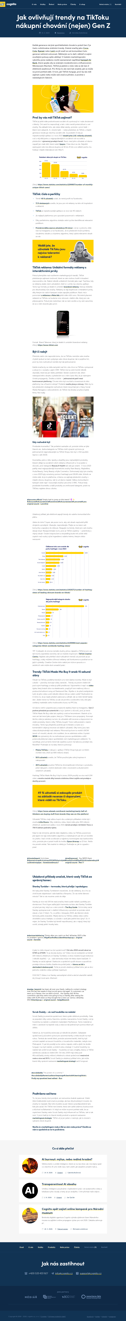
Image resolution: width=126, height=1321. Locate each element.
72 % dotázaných (43, 203)
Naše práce (62, 4)
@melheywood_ (71, 858)
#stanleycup (68, 937)
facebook (90, 1317)
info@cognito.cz (64, 1273)
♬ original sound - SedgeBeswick (55, 1000)
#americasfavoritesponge (53, 1075)
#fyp (78, 860)
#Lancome (76, 502)
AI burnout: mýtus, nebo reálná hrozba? (67, 1159)
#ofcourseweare (65, 502)
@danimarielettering (35, 935)
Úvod (22, 1247)
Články (73, 4)
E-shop (82, 4)
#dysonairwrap (33, 860)
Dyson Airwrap (73, 841)
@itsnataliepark (33, 858)
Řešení (51, 4)
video (91, 685)
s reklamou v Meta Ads (50, 295)
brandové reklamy (71, 287)
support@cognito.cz (90, 1273)
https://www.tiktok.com (48, 345)
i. (52, 967)
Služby (42, 4)
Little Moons (43, 822)
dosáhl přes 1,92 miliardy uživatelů (77, 136)
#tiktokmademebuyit (89, 860)
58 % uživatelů (41, 757)
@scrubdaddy (37, 1073)
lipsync (62, 144)
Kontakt (118, 4)
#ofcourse (31, 502)
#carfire (51, 937)
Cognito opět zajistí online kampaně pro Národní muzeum (72, 1211)
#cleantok (68, 1075)
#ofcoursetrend (42, 502)
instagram (112, 1317)
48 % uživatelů (42, 765)
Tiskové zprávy (62, 1229)
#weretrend (54, 502)
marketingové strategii (66, 1061)
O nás (34, 4)
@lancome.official (34, 500)
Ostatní (60, 1173)
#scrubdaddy (37, 1075)
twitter (97, 1317)
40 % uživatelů (47, 198)
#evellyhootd (70, 860)
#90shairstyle (58, 860)
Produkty (51, 1247)
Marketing (60, 33)
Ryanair (41, 51)
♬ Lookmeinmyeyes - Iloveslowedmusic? (55, 861)
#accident (59, 937)
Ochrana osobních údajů (57, 1316)
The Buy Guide (71, 907)
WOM (34, 736)
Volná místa (105, 4)
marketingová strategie (42, 1118)
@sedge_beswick (34, 989)
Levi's (52, 51)
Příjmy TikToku (42, 750)
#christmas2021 (46, 860)
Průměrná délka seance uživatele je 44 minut (54, 228)
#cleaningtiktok (79, 1075)
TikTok (38, 211)
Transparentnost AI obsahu (59, 1184)
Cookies (44, 1316)
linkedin (104, 1317)
